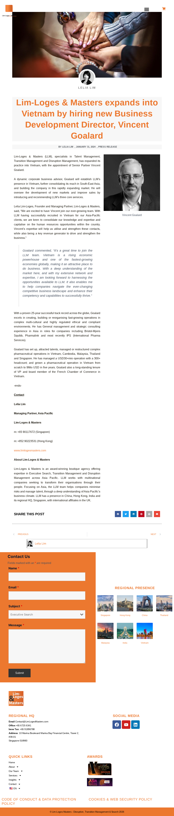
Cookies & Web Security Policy (120, 799)
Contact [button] (12, 784)
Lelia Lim (40, 543)
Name (13, 568)
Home (12, 762)
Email (13, 587)
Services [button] (13, 775)
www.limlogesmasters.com (30, 450)
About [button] (12, 766)
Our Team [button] (14, 771)
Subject (15, 606)
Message (16, 625)
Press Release (107, 147)
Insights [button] (12, 779)
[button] (147, 9)
